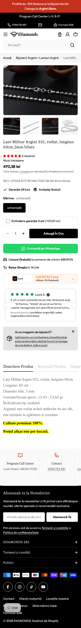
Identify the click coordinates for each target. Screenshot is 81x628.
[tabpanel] (40, 409)
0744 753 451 (56, 469)
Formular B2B (12, 613)
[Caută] (72, 45)
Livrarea (24, 171)
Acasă (7, 58)
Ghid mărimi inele (44, 606)
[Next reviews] (70, 305)
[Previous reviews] (10, 305)
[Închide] (73, 331)
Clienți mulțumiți (30, 599)
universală (14, 208)
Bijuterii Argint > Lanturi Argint (37, 58)
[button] (12, 156)
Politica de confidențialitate (20, 532)
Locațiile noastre (57, 599)
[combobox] (40, 45)
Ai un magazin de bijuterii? (33, 332)
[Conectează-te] (67, 34)
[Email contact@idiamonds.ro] (40, 25)
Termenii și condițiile (55, 528)
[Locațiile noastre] (59, 34)
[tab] (18, 368)
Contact (8, 599)
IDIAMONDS (22, 621)
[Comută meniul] (5, 34)
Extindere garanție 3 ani (36, 221)
